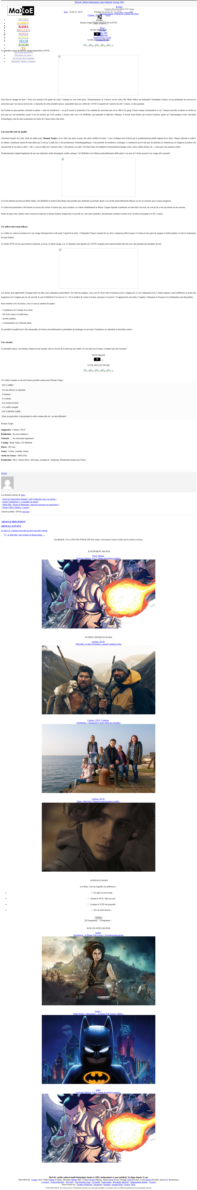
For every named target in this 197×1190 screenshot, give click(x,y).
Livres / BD (102, 33)
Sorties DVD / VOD (102, 37)
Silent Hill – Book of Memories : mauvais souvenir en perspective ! (30, 504)
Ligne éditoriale (57, 1182)
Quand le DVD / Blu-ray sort (102, 898)
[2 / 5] (93, 46)
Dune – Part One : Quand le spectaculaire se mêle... (98, 801)
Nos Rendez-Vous (83, 1182)
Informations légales (139, 1182)
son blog (25, 511)
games (98, 933)
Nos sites (69, 1182)
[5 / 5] (110, 46)
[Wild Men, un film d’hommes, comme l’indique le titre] (98, 713)
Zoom (148, 1180)
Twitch (127, 1184)
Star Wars (135, 14)
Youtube (106, 1184)
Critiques (102, 40)
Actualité (96, 1182)
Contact (152, 1182)
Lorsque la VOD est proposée (103, 904)
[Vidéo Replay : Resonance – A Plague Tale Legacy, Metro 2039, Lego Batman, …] (98, 1083)
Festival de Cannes (122, 14)
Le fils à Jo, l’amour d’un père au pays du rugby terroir (24, 530)
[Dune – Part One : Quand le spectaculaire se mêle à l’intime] (98, 871)
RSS (133, 1184)
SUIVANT (11, 526)
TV (166, 1180)
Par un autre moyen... (103, 910)
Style (111, 1180)
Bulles (74, 1180)
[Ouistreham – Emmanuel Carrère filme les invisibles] (98, 792)
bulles (98, 1090)
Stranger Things (107, 14)
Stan (4, 473)
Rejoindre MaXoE (121, 1182)
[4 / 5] (104, 46)
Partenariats (106, 1182)
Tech (129, 1180)
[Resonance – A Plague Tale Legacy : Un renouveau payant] (98, 1004)
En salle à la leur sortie (102, 893)
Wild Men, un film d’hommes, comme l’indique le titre (99, 644)
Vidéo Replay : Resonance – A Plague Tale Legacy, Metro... (98, 1014)
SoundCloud (117, 1184)
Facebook (98, 1184)
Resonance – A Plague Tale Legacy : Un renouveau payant (98, 935)
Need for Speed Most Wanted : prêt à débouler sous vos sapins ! (29, 499)
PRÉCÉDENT (13, 522)
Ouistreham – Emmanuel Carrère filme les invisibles (98, 723)
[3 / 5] (98, 46)
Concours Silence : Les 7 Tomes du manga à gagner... (98, 558)
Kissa (92, 1180)
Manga (101, 556)
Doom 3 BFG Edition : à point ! (15, 507)
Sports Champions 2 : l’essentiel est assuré (20, 502)
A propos (45, 1182)
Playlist (102, 30)
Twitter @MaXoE (84, 1184)
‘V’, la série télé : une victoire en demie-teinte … (24, 535)
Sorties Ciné (102, 35)
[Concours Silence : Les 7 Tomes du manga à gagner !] (98, 628)
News (102, 28)
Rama (51, 1180)
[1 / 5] (87, 46)
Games (34, 1180)
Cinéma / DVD (98, 642)
